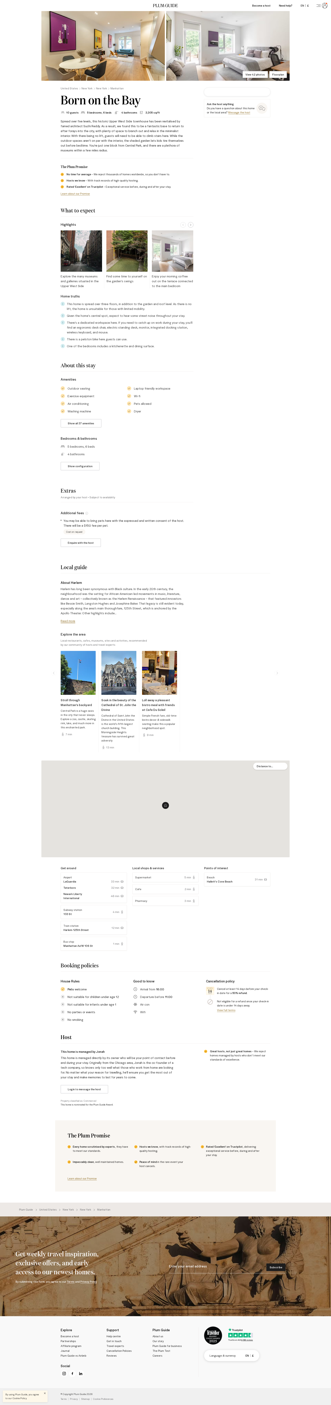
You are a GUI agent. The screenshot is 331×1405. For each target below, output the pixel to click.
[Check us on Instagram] (64, 1373)
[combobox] (270, 766)
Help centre (114, 1336)
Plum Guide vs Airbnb (73, 1355)
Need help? (285, 5)
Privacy (74, 1399)
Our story (158, 1341)
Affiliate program (71, 1346)
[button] (165, 5)
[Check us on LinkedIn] (80, 1373)
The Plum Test (161, 1351)
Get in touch (114, 1341)
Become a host (261, 5)
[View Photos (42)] (103, 46)
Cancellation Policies (119, 1351)
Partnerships (68, 1341)
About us (158, 1336)
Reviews (112, 1355)
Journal (65, 1351)
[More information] (86, 513)
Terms (64, 1399)
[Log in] (321, 5)
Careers (157, 1355)
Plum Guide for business (167, 1346)
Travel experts (115, 1346)
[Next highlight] (190, 225)
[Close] (45, 1393)
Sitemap (85, 1399)
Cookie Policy (20, 1398)
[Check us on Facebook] (72, 1373)
